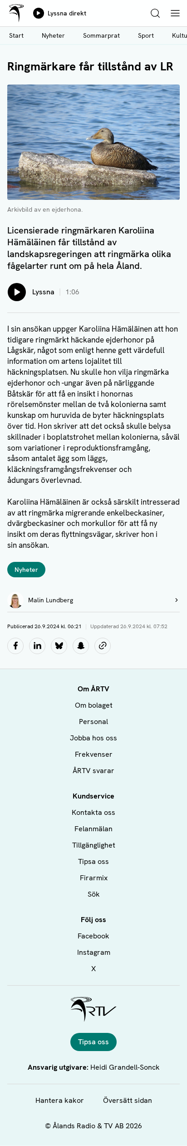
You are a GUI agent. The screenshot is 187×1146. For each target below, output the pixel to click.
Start (16, 35)
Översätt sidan (127, 1100)
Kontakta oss (93, 812)
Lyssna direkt (67, 13)
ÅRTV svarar (93, 770)
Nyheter (53, 35)
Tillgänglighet (93, 845)
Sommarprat (101, 35)
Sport (146, 35)
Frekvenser (94, 754)
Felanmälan (93, 828)
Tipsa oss (93, 861)
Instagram (93, 952)
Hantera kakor (59, 1100)
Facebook (93, 936)
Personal (93, 721)
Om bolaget (94, 705)
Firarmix (94, 878)
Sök (94, 894)
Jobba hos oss (93, 738)
